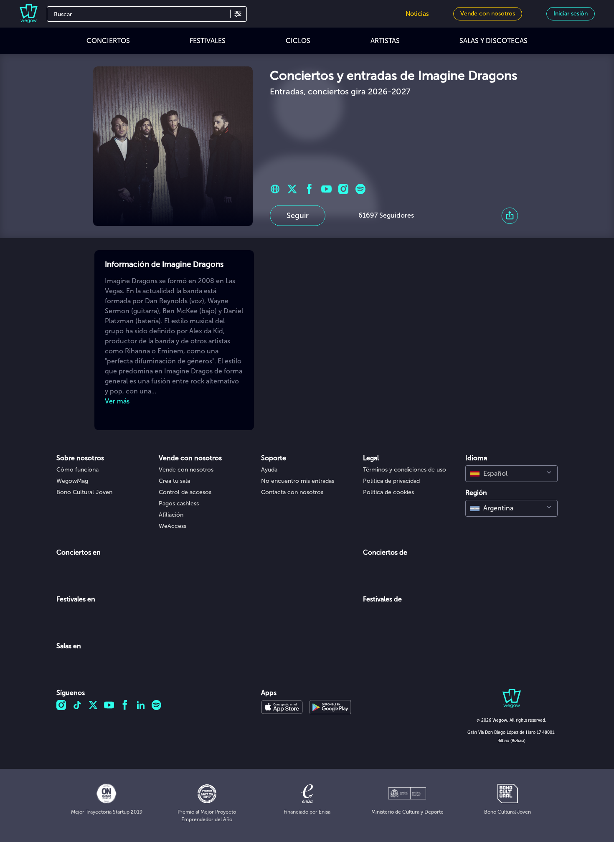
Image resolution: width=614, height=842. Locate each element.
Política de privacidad (391, 480)
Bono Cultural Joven (84, 492)
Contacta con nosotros (292, 492)
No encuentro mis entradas (297, 480)
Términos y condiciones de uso (404, 469)
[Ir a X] (292, 189)
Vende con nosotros (186, 469)
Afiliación (171, 514)
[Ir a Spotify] (360, 189)
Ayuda (269, 469)
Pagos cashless (179, 503)
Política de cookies (388, 492)
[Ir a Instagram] (343, 189)
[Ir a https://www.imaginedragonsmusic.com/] (275, 189)
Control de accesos (185, 492)
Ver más (117, 401)
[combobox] (511, 474)
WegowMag (72, 480)
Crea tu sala (174, 480)
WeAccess (172, 526)
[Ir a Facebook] (309, 189)
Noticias (417, 14)
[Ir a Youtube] (326, 189)
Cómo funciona (77, 469)
